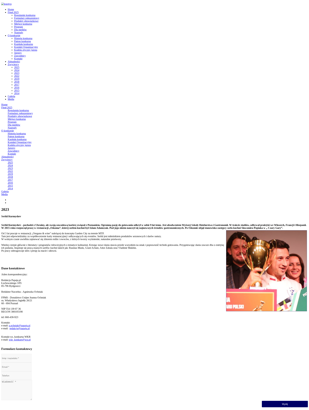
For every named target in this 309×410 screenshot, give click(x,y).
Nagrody (18, 32)
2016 (16, 87)
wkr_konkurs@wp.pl (20, 339)
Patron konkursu (22, 41)
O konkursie (14, 35)
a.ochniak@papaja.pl (19, 325)
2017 (16, 84)
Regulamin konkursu (24, 15)
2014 (16, 93)
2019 (16, 78)
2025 (16, 67)
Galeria (11, 96)
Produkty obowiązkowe (26, 21)
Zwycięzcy (13, 64)
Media (11, 99)
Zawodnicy (20, 55)
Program (18, 26)
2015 (16, 90)
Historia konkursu (23, 38)
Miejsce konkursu (23, 24)
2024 (16, 70)
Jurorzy (18, 52)
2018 (16, 81)
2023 (16, 73)
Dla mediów (20, 29)
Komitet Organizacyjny (26, 47)
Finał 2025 (13, 12)
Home (11, 9)
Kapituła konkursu (23, 44)
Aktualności (14, 61)
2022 (16, 76)
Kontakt (18, 58)
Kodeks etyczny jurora (25, 50)
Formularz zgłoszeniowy (26, 18)
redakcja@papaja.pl (19, 328)
